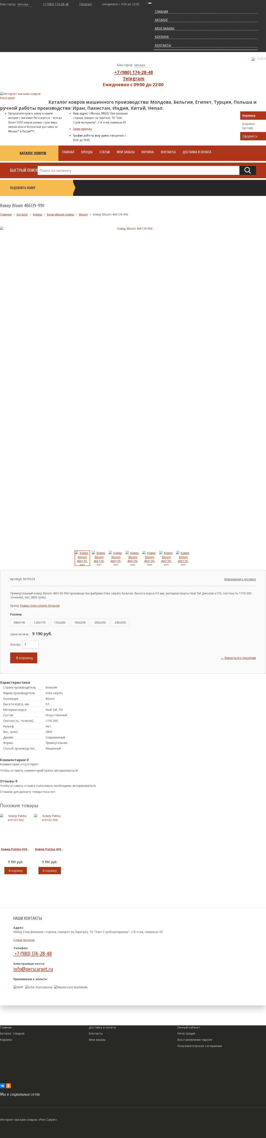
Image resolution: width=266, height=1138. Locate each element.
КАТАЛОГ (161, 20)
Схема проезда (82, 129)
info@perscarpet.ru (33, 969)
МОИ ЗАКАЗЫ (164, 28)
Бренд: (14, 606)
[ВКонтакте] (2, 1085)
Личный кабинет (188, 1027)
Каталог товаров (12, 1033)
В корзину (23, 657)
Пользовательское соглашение (199, 1046)
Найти (247, 170)
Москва (22, 4)
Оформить (249, 136)
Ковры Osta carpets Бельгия (40, 606)
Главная (6, 1027)
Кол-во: (15, 644)
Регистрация (186, 1033)
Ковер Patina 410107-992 (19, 849)
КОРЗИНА (162, 37)
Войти (261, 58)
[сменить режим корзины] (262, 116)
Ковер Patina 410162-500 (53, 849)
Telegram (85, 4)
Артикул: (16, 579)
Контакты (96, 1033)
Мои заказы (97, 1040)
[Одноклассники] (8, 1085)
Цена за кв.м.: (19, 634)
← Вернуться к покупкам (238, 658)
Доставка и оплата (102, 1027)
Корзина (248, 115)
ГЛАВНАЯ (161, 11)
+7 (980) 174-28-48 (56, 4)
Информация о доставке (240, 579)
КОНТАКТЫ (163, 45)
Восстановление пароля (194, 1040)
